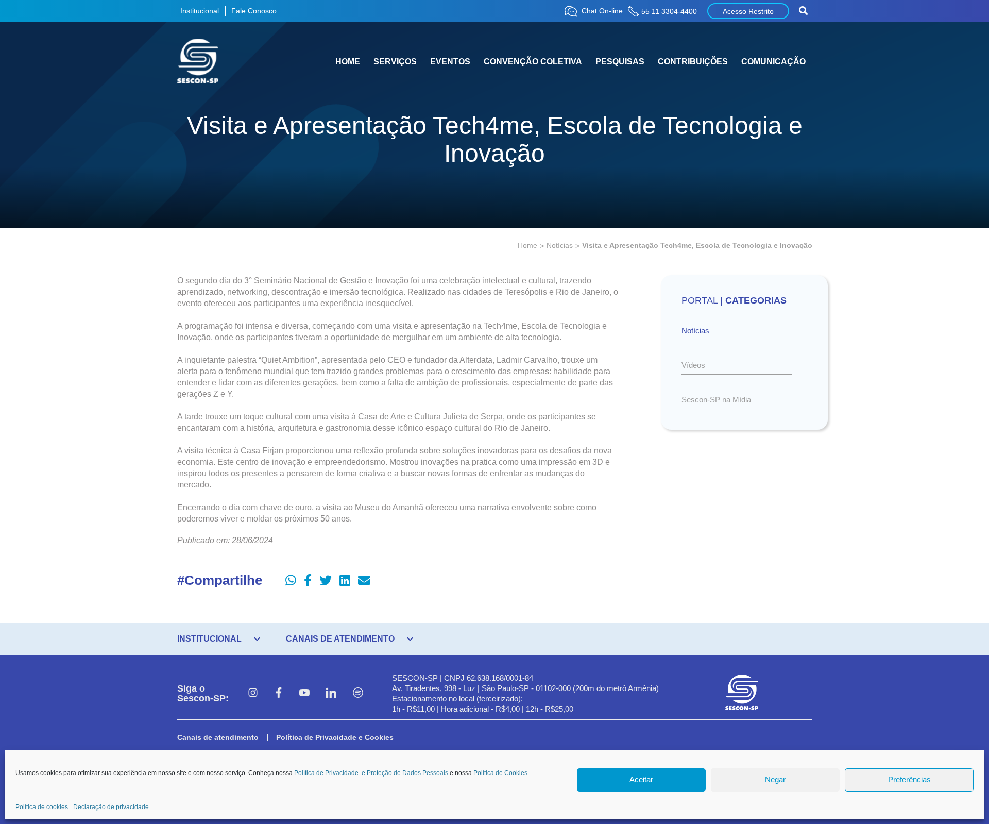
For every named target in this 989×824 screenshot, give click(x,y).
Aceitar (641, 780)
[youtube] (304, 693)
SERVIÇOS (395, 61)
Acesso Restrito (748, 11)
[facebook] (279, 693)
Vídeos (693, 365)
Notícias (560, 245)
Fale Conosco (254, 11)
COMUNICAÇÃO (773, 61)
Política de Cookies (500, 773)
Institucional (199, 11)
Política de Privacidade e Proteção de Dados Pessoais (371, 773)
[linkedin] (331, 693)
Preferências (909, 780)
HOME (347, 61)
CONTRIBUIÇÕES (693, 61)
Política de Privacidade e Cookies (335, 737)
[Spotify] (358, 693)
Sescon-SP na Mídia (716, 399)
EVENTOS (450, 61)
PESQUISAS (619, 61)
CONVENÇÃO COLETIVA (533, 61)
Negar (775, 780)
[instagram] (253, 693)
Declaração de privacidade (111, 807)
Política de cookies (41, 807)
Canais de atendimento (218, 737)
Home (527, 245)
